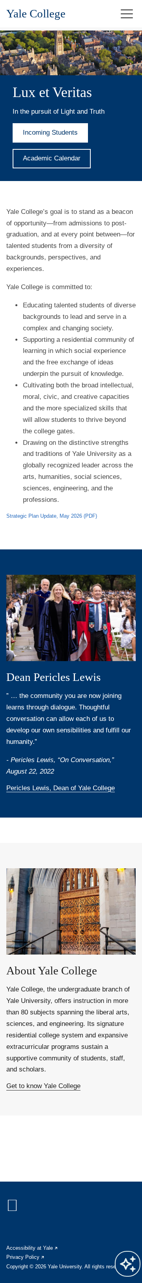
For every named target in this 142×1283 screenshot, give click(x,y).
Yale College (35, 13)
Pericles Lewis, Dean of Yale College (60, 788)
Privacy (25, 1257)
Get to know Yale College (43, 1086)
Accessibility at (32, 1248)
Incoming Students (50, 132)
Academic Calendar (51, 158)
